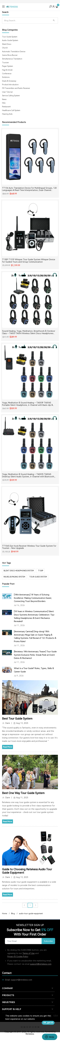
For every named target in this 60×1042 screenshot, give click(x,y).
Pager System (7, 66)
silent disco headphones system (18, 571)
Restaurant (6, 107)
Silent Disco (6, 44)
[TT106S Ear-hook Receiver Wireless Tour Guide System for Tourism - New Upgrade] (30, 515)
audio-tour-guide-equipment (31, 914)
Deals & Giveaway (9, 81)
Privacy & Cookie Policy (17, 956)
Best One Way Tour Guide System (23, 793)
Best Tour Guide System (17, 718)
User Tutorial (7, 92)
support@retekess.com (40, 964)
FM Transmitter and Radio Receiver (16, 88)
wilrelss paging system (14, 577)
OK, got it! (48, 1023)
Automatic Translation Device (13, 52)
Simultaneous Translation (12, 59)
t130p (40, 571)
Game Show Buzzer (10, 55)
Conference (6, 74)
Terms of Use (28, 953)
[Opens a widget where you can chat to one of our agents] (49, 1037)
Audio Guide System (10, 40)
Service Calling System (11, 96)
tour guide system (38, 577)
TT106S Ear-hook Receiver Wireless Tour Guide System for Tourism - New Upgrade (29, 547)
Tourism (5, 63)
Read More (7, 747)
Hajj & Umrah (7, 70)
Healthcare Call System (11, 110)
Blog (13, 914)
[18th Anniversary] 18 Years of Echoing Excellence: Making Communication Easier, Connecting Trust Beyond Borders (33, 598)
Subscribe (48, 941)
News (4, 99)
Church (5, 48)
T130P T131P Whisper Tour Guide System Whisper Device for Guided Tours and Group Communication (28, 260)
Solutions (5, 77)
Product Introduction (10, 85)
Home (4, 914)
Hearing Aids (7, 114)
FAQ (3, 103)
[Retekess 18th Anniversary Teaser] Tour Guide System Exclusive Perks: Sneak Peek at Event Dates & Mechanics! (35, 654)
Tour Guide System (9, 37)
